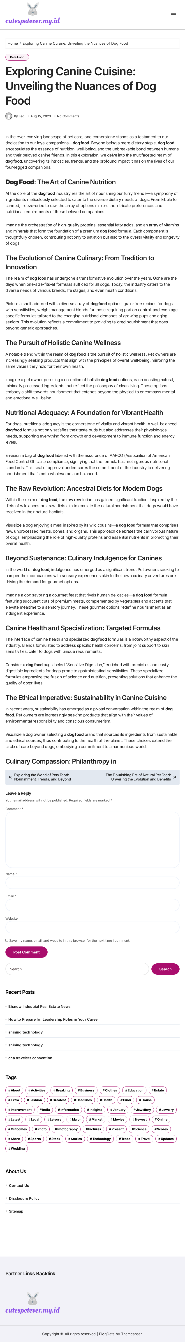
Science (140, 1129)
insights (96, 1110)
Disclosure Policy (24, 1198)
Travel (145, 1139)
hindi (127, 1100)
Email (10, 896)
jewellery (143, 1110)
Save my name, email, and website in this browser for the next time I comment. (69, 940)
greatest (59, 1100)
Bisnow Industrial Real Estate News (39, 1006)
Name (11, 874)
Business (87, 1090)
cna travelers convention (30, 1058)
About (15, 1090)
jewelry (168, 1110)
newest (141, 1119)
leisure (55, 1119)
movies (118, 1119)
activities (38, 1090)
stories (76, 1139)
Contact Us (19, 1185)
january (119, 1110)
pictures (94, 1129)
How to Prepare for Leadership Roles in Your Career (53, 1019)
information (69, 1110)
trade (125, 1139)
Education (135, 1090)
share (15, 1139)
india (46, 1110)
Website (11, 918)
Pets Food (17, 57)
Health (107, 1100)
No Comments (68, 116)
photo (42, 1129)
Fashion (36, 1100)
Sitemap (16, 1211)
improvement (21, 1110)
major (76, 1119)
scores (162, 1129)
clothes (111, 1090)
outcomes (19, 1129)
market (97, 1119)
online (162, 1119)
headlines (84, 1100)
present (118, 1129)
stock (55, 1139)
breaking (63, 1090)
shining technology (25, 1032)
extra (15, 1100)
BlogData (107, 1334)
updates (167, 1139)
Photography (67, 1129)
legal (35, 1119)
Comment (14, 809)
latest (15, 1119)
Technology (101, 1139)
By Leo (19, 116)
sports (35, 1139)
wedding (18, 1148)
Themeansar (131, 1334)
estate (159, 1090)
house (147, 1100)
